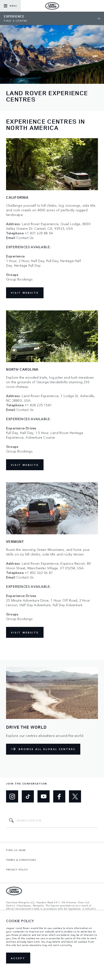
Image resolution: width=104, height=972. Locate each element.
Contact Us (25, 237)
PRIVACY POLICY (17, 869)
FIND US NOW (16, 850)
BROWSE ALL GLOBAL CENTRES (47, 749)
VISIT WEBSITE (25, 292)
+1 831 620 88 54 (39, 233)
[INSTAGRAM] (12, 796)
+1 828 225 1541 (38, 405)
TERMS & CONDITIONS (21, 859)
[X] (75, 796)
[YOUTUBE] (43, 796)
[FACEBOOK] (59, 796)
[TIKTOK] (28, 796)
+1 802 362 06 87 (39, 572)
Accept (18, 958)
